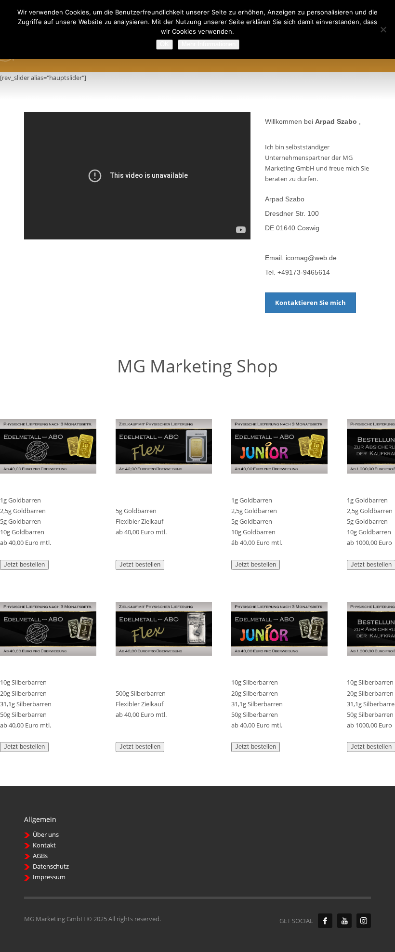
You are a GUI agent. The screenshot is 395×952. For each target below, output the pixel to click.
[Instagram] (363, 920)
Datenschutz (51, 866)
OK (164, 44)
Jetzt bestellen (24, 564)
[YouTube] (344, 920)
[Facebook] (325, 920)
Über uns (46, 834)
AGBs (40, 855)
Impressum (49, 877)
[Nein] (383, 29)
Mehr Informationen (209, 44)
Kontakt (44, 845)
